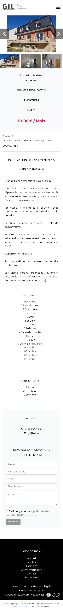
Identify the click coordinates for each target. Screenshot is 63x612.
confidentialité (48, 604)
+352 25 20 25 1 (33, 429)
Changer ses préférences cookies (25, 594)
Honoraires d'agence (33, 590)
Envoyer (13, 522)
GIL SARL (31, 417)
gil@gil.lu (33, 433)
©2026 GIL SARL (20, 586)
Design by (56, 595)
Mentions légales (42, 586)
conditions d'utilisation (22, 607)
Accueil (6, 136)
